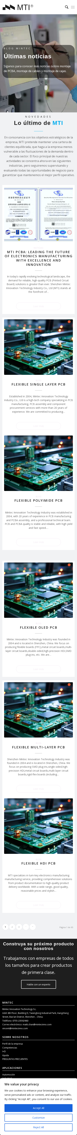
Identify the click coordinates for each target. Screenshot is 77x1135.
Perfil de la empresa (12, 1043)
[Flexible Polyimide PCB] (38, 463)
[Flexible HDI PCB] (38, 826)
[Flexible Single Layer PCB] (38, 347)
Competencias (9, 1047)
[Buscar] (64, 7)
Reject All (38, 1127)
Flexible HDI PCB (38, 863)
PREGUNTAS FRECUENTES (15, 1059)
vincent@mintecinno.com (15, 1028)
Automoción (8, 1074)
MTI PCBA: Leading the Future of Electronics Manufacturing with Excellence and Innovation (39, 258)
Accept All (38, 1108)
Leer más (38, 306)
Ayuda (5, 1055)
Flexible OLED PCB (38, 627)
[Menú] (73, 7)
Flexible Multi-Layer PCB (38, 747)
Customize (38, 1117)
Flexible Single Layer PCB (38, 384)
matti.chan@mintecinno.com (37, 1024)
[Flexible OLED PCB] (38, 590)
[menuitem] (64, 7)
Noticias (38, 247)
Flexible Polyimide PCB (38, 500)
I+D (4, 1051)
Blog (38, 380)
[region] (38, 1106)
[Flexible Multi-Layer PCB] (38, 710)
